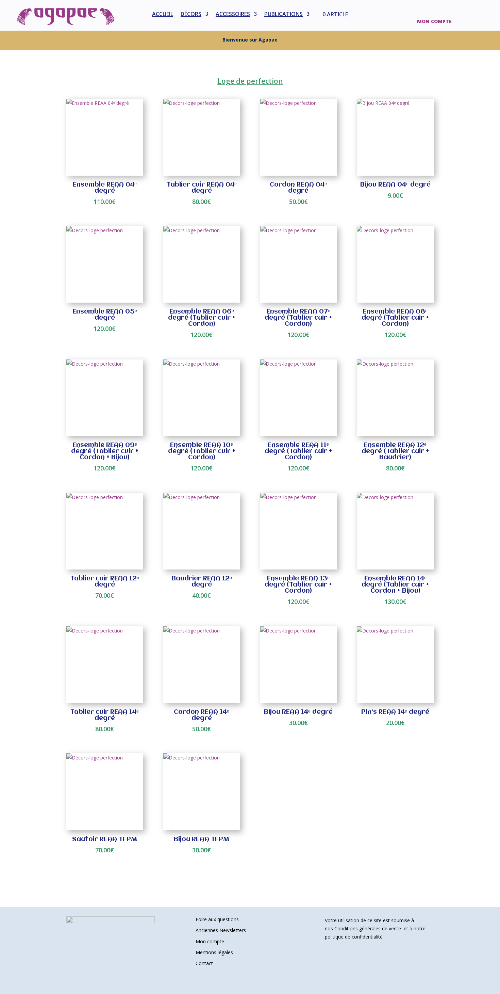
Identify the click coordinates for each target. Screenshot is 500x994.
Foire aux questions (217, 919)
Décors (191, 15)
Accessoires (233, 15)
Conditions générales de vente (368, 928)
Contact (204, 963)
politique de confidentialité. (354, 936)
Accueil (162, 15)
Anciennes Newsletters (221, 930)
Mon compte (210, 941)
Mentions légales (214, 952)
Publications (283, 15)
